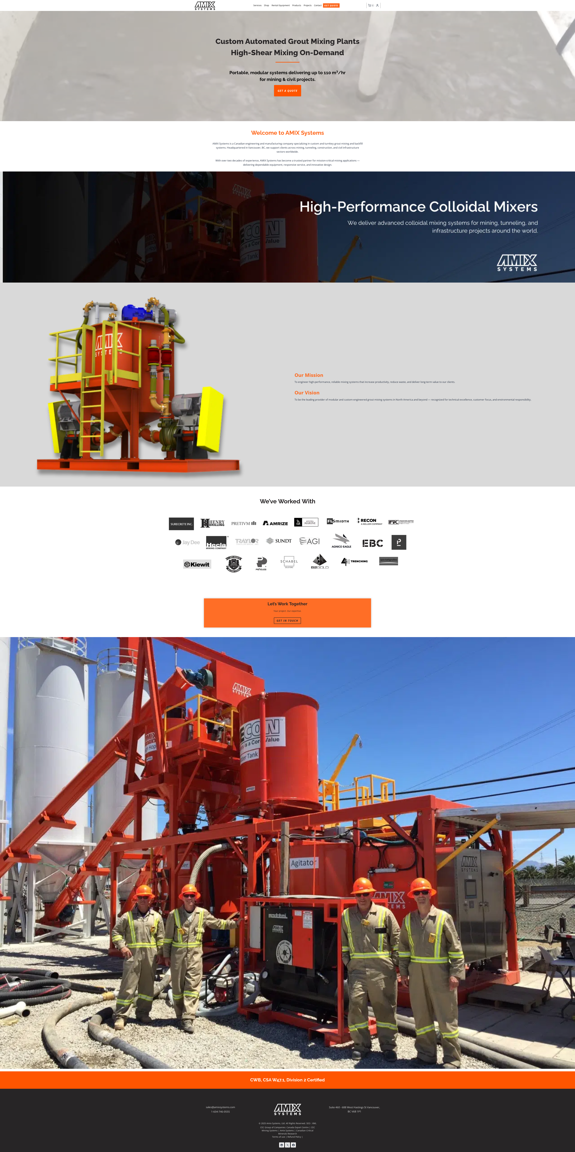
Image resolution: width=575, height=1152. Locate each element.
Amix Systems (287, 1130)
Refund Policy (294, 1136)
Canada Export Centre (298, 1127)
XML (314, 1123)
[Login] (377, 5)
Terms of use (278, 1136)
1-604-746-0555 (220, 1111)
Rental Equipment (281, 5)
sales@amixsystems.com (220, 1107)
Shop (266, 5)
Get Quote (331, 5)
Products (296, 5)
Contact (318, 5)
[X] (287, 1145)
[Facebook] (293, 1145)
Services (257, 5)
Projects (308, 5)
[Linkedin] (281, 1145)
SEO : (309, 1123)
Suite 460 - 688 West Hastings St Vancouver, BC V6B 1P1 (354, 1109)
